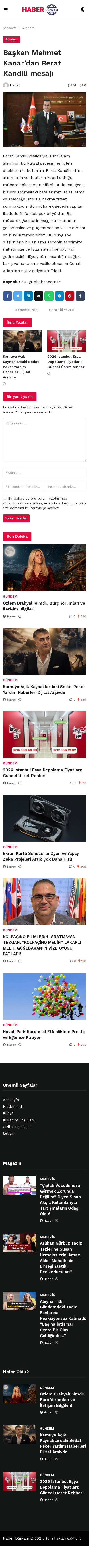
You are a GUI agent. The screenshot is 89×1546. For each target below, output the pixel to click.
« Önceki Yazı (26, 310)
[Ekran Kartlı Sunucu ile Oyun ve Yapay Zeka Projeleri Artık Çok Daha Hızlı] (44, 818)
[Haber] (6, 85)
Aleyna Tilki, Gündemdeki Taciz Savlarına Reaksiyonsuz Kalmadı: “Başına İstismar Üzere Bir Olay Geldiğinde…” (63, 1318)
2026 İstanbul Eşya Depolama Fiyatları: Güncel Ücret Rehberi (66, 361)
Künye (8, 1113)
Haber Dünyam (16, 1538)
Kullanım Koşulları (18, 1120)
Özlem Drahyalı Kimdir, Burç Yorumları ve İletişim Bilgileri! (44, 606)
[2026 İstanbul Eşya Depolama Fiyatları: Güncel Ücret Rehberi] (66, 341)
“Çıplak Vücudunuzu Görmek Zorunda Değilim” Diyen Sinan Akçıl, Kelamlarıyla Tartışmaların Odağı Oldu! (60, 1199)
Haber (15, 85)
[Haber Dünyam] (44, 9)
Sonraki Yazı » (61, 310)
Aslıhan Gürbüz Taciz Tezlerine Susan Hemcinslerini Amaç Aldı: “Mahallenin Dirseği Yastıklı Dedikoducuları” (61, 1257)
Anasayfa (9, 28)
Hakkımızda (13, 1107)
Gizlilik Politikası (17, 1127)
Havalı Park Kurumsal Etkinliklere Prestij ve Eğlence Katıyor (44, 1034)
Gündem (28, 28)
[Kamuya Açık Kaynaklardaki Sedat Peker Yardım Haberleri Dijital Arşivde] (22, 341)
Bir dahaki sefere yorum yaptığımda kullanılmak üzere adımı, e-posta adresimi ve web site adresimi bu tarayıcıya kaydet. (44, 503)
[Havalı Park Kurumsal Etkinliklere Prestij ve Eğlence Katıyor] (44, 996)
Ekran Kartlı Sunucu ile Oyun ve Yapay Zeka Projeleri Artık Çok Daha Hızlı (41, 856)
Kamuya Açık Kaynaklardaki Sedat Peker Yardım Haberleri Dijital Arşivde (21, 366)
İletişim (9, 1134)
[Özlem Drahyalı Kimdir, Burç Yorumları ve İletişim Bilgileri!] (44, 567)
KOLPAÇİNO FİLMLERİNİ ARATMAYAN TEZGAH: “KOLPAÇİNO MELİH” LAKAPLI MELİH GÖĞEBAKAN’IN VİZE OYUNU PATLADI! (42, 945)
